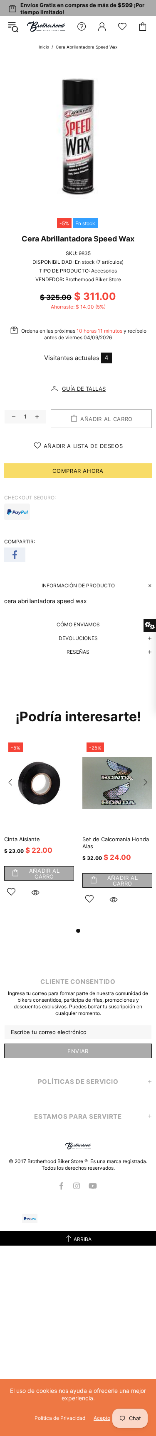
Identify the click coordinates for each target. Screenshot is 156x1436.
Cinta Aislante (22, 839)
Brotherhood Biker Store (46, 26)
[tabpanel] (39, 828)
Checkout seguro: (30, 497)
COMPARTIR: (19, 541)
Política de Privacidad (60, 1418)
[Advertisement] (78, 1356)
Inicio (44, 46)
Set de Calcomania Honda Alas (115, 842)
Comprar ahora (77, 470)
